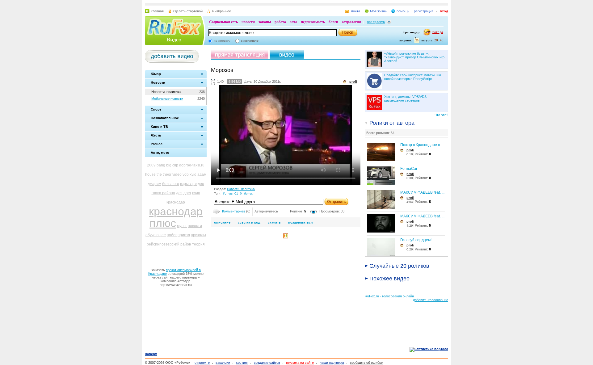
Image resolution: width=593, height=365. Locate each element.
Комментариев (233, 211)
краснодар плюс (176, 217)
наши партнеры (332, 362)
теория (198, 244)
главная (157, 11)
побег (172, 235)
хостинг (242, 362)
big (168, 165)
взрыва (186, 184)
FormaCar (408, 168)
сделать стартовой (188, 11)
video (177, 174)
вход (444, 11)
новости (248, 22)
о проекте (202, 362)
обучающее (155, 235)
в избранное (221, 11)
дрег (187, 193)
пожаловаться (300, 222)
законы (265, 22)
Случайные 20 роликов (399, 266)
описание (222, 222)
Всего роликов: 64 (380, 133)
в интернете (250, 40)
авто (293, 22)
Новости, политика (166, 92)
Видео (173, 39)
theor (167, 174)
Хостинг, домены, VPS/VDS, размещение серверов (405, 98)
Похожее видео (389, 278)
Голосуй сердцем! (415, 240)
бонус (248, 193)
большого (170, 184)
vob (186, 174)
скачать (274, 222)
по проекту (222, 40)
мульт (182, 226)
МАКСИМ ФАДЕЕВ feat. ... (422, 192)
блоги (333, 22)
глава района (163, 193)
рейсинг (154, 244)
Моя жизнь (378, 11)
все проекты (376, 21)
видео (199, 184)
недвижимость (313, 22)
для (179, 193)
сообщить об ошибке (366, 362)
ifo (224, 193)
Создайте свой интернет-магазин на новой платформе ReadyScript (412, 77)
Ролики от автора (391, 123)
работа (280, 22)
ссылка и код (249, 222)
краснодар (175, 202)
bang (161, 165)
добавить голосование (430, 300)
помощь (403, 11)
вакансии (223, 362)
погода (437, 32)
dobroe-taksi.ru (191, 165)
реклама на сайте (300, 362)
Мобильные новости (167, 98)
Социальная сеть (223, 22)
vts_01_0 (235, 193)
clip (175, 165)
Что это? (441, 115)
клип (196, 193)
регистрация (423, 11)
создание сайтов (267, 362)
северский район (176, 244)
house (150, 174)
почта (355, 11)
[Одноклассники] (285, 237)
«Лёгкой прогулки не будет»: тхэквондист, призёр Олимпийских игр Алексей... (414, 57)
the (159, 174)
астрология (351, 22)
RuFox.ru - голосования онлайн (389, 296)
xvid (193, 174)
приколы (198, 235)
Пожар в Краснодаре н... (421, 145)
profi (410, 150)
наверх (151, 354)
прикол (184, 235)
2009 (151, 165)
